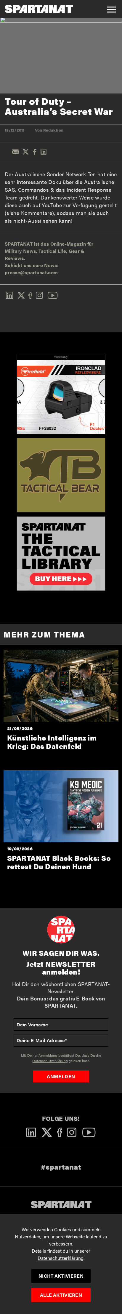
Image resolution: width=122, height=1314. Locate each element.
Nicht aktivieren (61, 1275)
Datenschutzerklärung (61, 1257)
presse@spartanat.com (31, 272)
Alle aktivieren (61, 1294)
